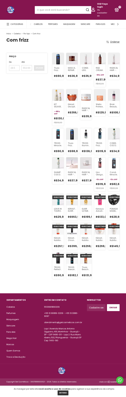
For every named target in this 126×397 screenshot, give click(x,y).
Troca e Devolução (15, 357)
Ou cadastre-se (102, 12)
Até (23, 62)
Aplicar (39, 68)
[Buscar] (87, 10)
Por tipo (26, 33)
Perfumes (53, 24)
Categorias (16, 24)
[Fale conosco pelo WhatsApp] (120, 380)
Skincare (85, 24)
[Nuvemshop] (109, 382)
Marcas (10, 344)
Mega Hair (11, 338)
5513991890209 (52, 306)
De (10, 62)
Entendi (63, 393)
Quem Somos (13, 350)
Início (8, 33)
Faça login (102, 5)
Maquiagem (69, 24)
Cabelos (38, 24)
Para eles (100, 24)
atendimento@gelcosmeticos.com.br (63, 322)
